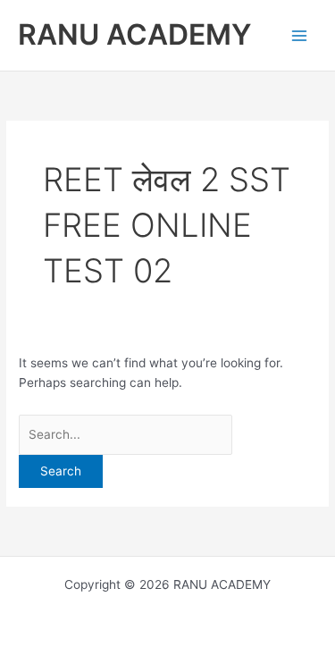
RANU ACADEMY (134, 34)
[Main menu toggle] (299, 35)
